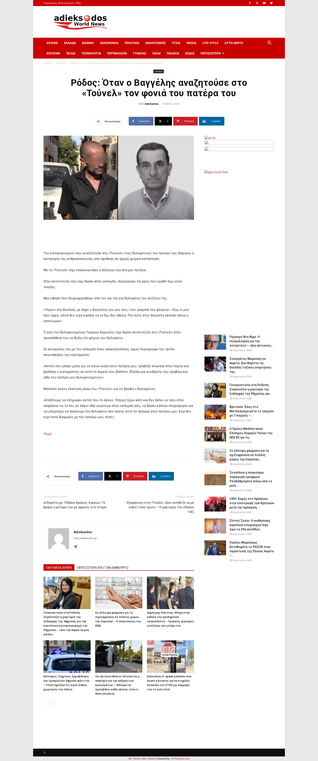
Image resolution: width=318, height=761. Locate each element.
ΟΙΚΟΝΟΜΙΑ (109, 43)
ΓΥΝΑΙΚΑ (139, 53)
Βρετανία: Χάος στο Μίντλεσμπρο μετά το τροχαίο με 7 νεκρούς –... (252, 411)
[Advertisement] (239, 252)
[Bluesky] (271, 3)
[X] (257, 3)
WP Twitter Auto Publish (142, 758)
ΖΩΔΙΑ (189, 53)
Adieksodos (151, 103)
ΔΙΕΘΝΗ (88, 43)
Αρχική (47, 63)
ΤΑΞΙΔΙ (70, 53)
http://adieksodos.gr (85, 538)
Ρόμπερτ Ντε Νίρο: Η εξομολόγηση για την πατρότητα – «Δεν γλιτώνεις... (252, 341)
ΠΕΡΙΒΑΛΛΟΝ (117, 53)
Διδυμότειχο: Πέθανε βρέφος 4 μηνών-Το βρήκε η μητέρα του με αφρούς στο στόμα (74, 505)
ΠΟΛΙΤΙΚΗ (132, 43)
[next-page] (53, 702)
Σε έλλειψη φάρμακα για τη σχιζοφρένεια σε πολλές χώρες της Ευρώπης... (249, 455)
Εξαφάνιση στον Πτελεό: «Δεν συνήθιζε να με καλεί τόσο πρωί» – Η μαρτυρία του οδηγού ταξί (160, 507)
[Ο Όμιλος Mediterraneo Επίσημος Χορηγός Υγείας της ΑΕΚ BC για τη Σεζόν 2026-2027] (215, 434)
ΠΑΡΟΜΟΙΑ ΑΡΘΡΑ (59, 567)
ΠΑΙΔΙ (156, 53)
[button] (269, 43)
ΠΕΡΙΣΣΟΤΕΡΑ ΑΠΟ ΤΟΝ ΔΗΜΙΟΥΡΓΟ (102, 567)
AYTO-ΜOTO (234, 43)
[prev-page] (46, 702)
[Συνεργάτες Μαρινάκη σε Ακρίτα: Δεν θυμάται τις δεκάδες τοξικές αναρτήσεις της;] (215, 364)
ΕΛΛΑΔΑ (70, 43)
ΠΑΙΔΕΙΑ (173, 53)
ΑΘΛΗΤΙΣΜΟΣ (155, 43)
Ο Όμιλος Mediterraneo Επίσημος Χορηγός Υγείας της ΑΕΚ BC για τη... (251, 433)
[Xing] (77, 546)
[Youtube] (264, 3)
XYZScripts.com (181, 758)
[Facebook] (250, 3)
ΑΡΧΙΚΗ (52, 43)
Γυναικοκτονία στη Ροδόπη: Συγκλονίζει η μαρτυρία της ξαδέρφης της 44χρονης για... (251, 389)
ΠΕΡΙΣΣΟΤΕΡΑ (211, 53)
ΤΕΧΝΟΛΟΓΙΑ (91, 53)
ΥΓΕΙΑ (176, 43)
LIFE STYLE (210, 43)
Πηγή (47, 434)
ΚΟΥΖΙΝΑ (53, 53)
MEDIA (191, 43)
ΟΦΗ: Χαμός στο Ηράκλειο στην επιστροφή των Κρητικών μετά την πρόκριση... (252, 503)
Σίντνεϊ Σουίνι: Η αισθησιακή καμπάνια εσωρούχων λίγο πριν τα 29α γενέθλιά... (250, 525)
